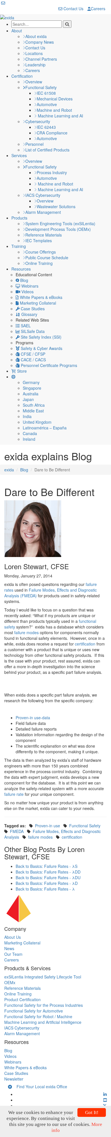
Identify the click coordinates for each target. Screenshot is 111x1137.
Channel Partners (41, 59)
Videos (27, 291)
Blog (23, 280)
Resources (21, 269)
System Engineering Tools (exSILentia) (60, 223)
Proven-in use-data (33, 717)
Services (19, 155)
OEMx (9, 982)
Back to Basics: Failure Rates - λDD (48, 872)
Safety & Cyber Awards (41, 348)
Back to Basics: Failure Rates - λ (45, 889)
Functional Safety (41, 87)
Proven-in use (47, 825)
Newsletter (13, 1079)
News (9, 948)
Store (21, 371)
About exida (36, 36)
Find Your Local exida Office (39, 1086)
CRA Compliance (52, 133)
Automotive (47, 104)
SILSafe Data (32, 331)
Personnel (34, 144)
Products (19, 218)
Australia (30, 393)
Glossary (28, 314)
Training (18, 246)
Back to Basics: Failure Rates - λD (47, 883)
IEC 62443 (46, 127)
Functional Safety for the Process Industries (43, 1005)
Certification (22, 76)
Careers (98, 8)
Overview (33, 82)
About (16, 30)
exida (9, 469)
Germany (31, 382)
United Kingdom (37, 422)
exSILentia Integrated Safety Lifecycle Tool (42, 977)
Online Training (39, 263)
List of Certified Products (47, 150)
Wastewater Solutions (56, 206)
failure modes (26, 632)
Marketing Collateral (37, 303)
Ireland (29, 439)
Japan (28, 399)
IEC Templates (38, 240)
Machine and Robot (54, 110)
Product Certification (22, 999)
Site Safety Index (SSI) (40, 337)
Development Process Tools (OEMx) (58, 229)
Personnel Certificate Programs (48, 365)
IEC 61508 (46, 93)
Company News (39, 42)
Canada (30, 433)
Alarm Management (43, 212)
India (27, 416)
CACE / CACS (33, 359)
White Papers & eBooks (40, 297)
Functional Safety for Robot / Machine (38, 1016)
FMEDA (17, 831)
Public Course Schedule (46, 257)
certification (85, 644)
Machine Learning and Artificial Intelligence (42, 1022)
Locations (34, 53)
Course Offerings (40, 252)
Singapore (32, 388)
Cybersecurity (37, 121)
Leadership (35, 64)
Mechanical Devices (55, 99)
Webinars (29, 286)
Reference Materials (43, 235)
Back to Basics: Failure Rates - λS (46, 866)
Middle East (33, 411)
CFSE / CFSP (32, 354)
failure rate (14, 794)
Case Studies (32, 308)
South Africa (34, 405)
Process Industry (52, 172)
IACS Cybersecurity (42, 195)
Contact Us (72, 8)
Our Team (13, 954)
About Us (12, 937)
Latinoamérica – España (45, 428)
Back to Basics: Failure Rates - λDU (48, 877)
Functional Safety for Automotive (33, 1011)
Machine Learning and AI (60, 116)
